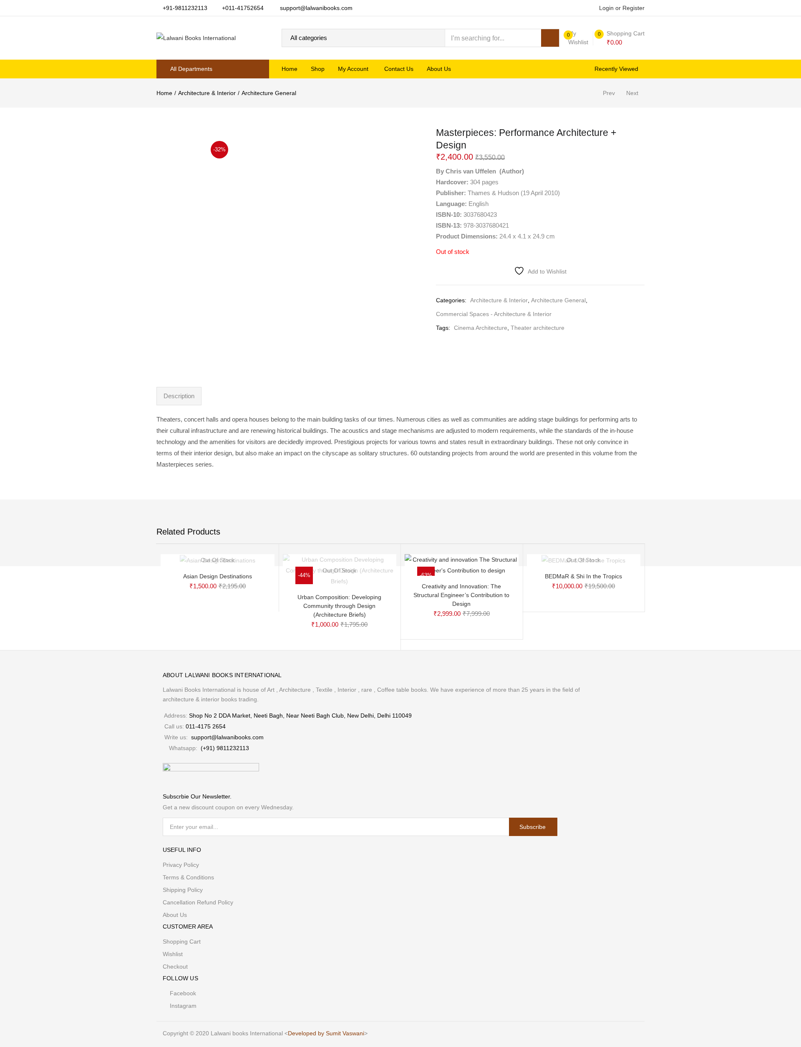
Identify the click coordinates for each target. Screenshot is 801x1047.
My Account (354, 68)
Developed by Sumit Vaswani (326, 1033)
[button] (621, 38)
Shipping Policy (183, 889)
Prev (609, 93)
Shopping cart (182, 941)
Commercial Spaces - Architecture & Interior (494, 314)
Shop (318, 68)
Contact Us (398, 68)
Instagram (183, 1005)
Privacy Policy (181, 864)
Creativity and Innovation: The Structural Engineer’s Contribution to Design (461, 595)
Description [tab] (179, 395)
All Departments (191, 68)
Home (289, 68)
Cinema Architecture (480, 327)
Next (632, 93)
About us (439, 68)
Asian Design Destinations (217, 576)
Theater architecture (537, 327)
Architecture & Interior (207, 93)
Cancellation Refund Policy (198, 902)
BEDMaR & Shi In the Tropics (583, 576)
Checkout (175, 966)
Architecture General (269, 93)
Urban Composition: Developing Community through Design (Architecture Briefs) (339, 606)
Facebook (183, 993)
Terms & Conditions (188, 877)
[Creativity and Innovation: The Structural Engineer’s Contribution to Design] (462, 564)
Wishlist (173, 954)
